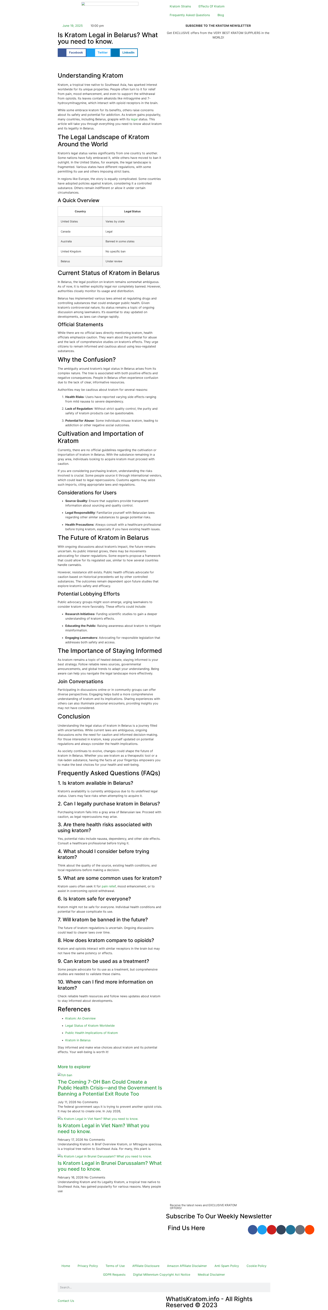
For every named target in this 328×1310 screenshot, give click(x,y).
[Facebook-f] (252, 1229)
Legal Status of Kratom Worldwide (90, 1025)
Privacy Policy (88, 1266)
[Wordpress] (290, 1229)
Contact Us (66, 1301)
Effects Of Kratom (212, 6)
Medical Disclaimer (211, 1274)
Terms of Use (115, 1266)
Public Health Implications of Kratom (91, 1033)
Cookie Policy (256, 1266)
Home (66, 1266)
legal (134, 119)
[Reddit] (309, 1229)
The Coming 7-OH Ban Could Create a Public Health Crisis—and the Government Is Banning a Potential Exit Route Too (110, 1088)
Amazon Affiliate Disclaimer (187, 1266)
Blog (221, 15)
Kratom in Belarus (78, 1040)
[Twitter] (262, 1229)
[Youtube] (271, 1229)
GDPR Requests (114, 1274)
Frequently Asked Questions (190, 15)
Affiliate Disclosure (145, 1266)
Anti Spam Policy (226, 1266)
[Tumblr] (281, 1229)
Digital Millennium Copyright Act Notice (161, 1274)
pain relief (109, 886)
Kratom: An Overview (80, 1018)
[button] (72, 52)
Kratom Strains (180, 6)
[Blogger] (300, 1229)
